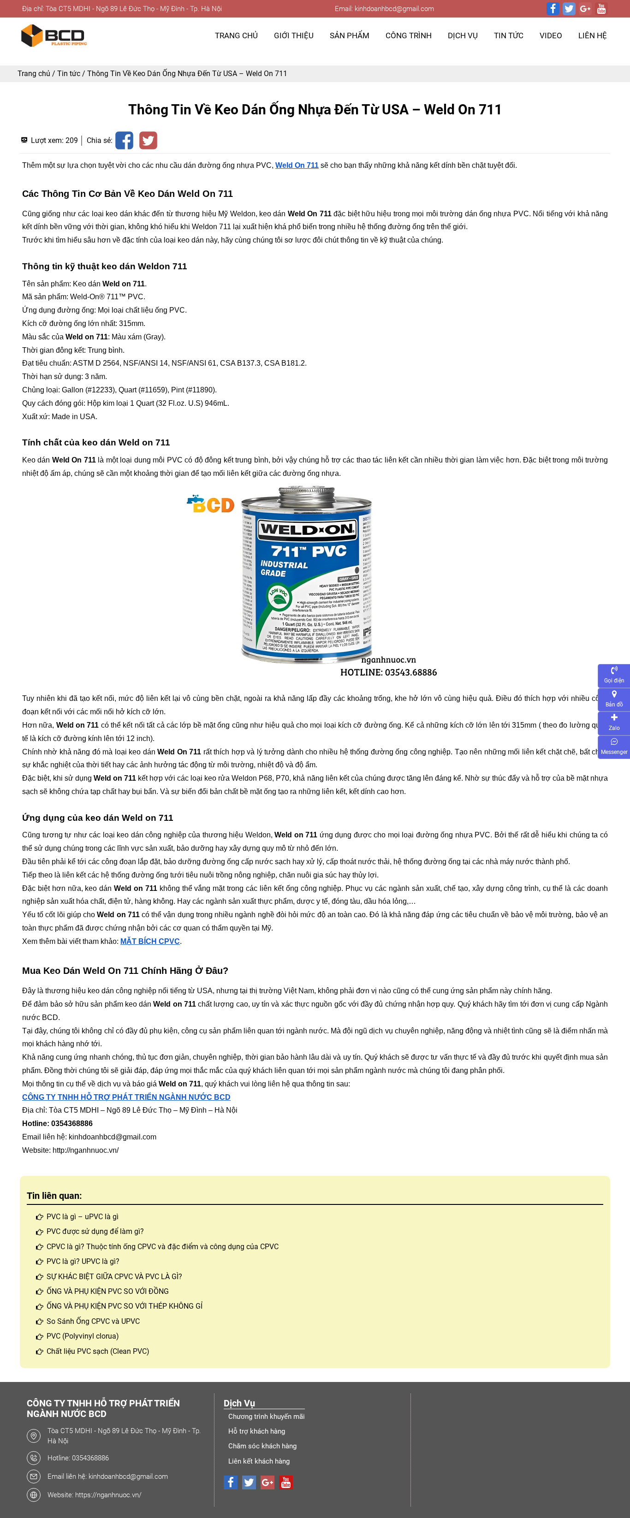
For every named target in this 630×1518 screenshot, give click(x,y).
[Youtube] (601, 8)
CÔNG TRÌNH (409, 35)
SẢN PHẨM (349, 35)
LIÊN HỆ (592, 35)
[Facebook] (553, 8)
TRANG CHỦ (236, 35)
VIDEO (551, 35)
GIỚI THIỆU (294, 35)
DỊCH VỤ (463, 35)
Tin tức (68, 73)
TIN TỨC (508, 35)
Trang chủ (34, 73)
